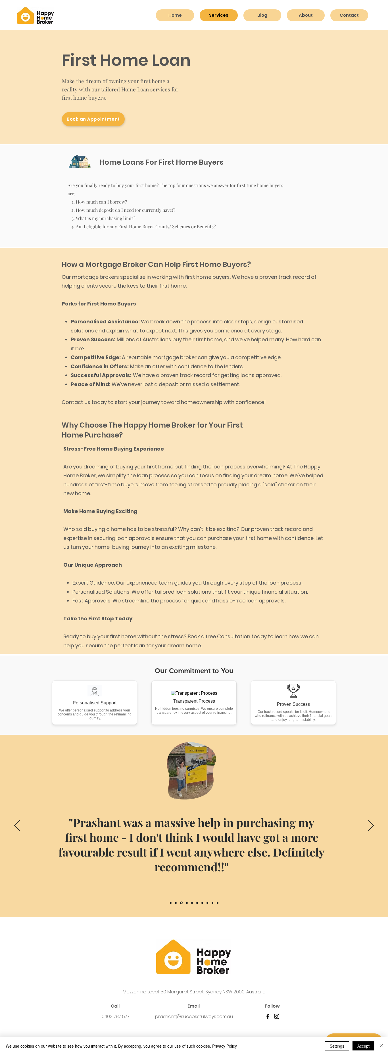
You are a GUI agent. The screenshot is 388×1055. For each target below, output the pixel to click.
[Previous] (17, 826)
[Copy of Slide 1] (176, 903)
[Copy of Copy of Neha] (217, 903)
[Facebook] (267, 1016)
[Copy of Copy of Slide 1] (212, 903)
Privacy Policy (224, 1046)
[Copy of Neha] (207, 903)
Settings (337, 1046)
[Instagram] (276, 1016)
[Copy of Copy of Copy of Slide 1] (197, 903)
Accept (363, 1046)
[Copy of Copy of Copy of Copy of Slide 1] (187, 903)
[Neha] (202, 903)
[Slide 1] (171, 903)
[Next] (371, 826)
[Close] (381, 1045)
